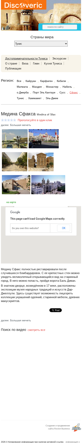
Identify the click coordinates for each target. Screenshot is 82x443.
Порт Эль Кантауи (44, 92)
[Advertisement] (41, 380)
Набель (67, 86)
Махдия (37, 86)
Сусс (62, 92)
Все (19, 80)
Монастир (52, 86)
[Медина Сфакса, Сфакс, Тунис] (15, 147)
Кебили (61, 80)
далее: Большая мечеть (16, 124)
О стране (11, 63)
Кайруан (31, 80)
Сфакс (74, 92)
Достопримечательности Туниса (26, 58)
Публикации (13, 68)
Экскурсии (59, 58)
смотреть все (36, 329)
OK (63, 228)
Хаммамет (34, 98)
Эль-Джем (52, 98)
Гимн (36, 63)
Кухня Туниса (53, 63)
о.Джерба (23, 92)
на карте (11, 202)
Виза (25, 63)
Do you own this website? (25, 228)
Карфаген (46, 80)
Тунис (20, 98)
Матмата (22, 86)
